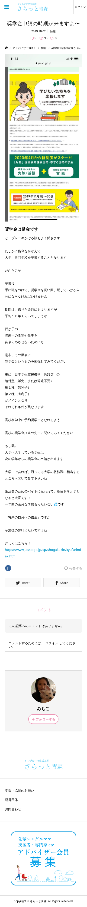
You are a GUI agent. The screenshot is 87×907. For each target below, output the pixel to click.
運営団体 (11, 800)
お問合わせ (13, 809)
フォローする (45, 719)
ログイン (80, 7)
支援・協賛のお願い (19, 790)
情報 (53, 31)
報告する (75, 568)
